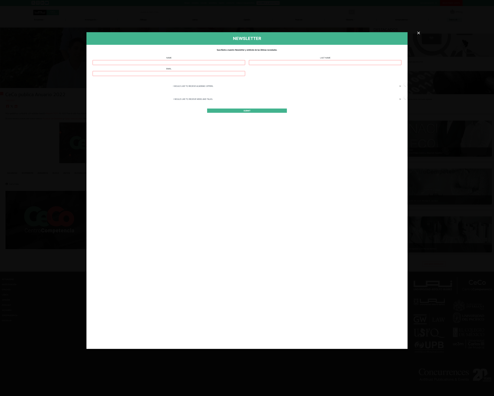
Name (168, 58)
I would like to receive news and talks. (193, 99)
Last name (325, 58)
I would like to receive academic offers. (193, 86)
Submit (247, 111)
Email (168, 69)
